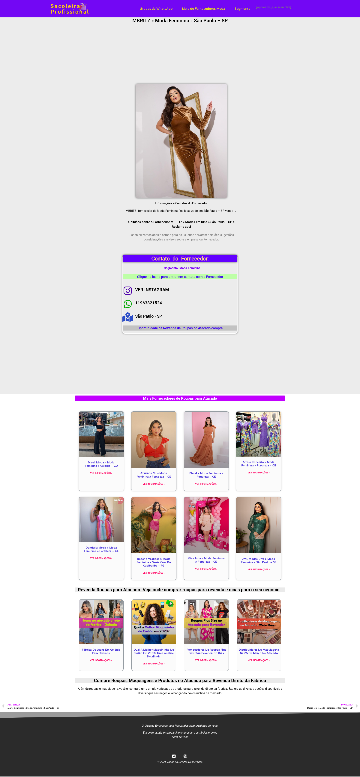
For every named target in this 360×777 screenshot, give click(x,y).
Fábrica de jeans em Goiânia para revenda (101, 651)
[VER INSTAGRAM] (127, 290)
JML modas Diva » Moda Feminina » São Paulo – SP (259, 560)
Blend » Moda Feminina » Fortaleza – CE (206, 475)
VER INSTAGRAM (152, 289)
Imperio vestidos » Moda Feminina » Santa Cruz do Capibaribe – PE (154, 562)
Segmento (242, 9)
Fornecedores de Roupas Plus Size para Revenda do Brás (206, 651)
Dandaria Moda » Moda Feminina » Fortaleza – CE (101, 549)
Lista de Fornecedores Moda (203, 9)
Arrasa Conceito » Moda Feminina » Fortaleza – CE (258, 463)
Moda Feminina (189, 268)
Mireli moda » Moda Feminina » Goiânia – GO (101, 464)
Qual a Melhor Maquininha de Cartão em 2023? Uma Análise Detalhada (154, 653)
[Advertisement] (180, 54)
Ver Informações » (101, 473)
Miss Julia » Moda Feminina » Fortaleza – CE (206, 560)
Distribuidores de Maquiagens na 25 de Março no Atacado (259, 651)
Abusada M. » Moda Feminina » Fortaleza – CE (153, 474)
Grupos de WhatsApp (156, 9)
